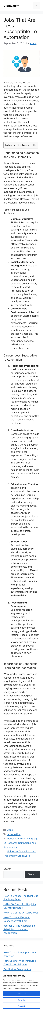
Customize (22, 1000)
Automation (14, 834)
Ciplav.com (11, 5)
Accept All (21, 994)
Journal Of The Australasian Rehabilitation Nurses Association (19, 929)
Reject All (21, 1006)
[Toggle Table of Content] (33, 145)
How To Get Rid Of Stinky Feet (20, 912)
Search (7, 868)
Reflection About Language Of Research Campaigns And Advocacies (20, 843)
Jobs (10, 829)
